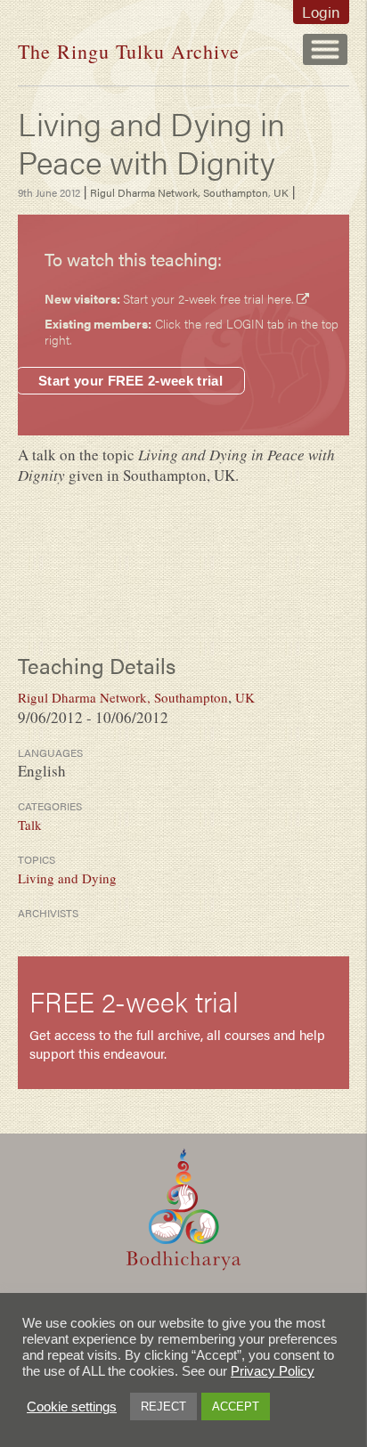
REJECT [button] (163, 1406)
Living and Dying (67, 878)
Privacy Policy (272, 1371)
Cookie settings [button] (72, 1407)
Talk (30, 824)
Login (321, 11)
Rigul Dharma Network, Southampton (179, 192)
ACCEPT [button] (235, 1406)
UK (281, 192)
